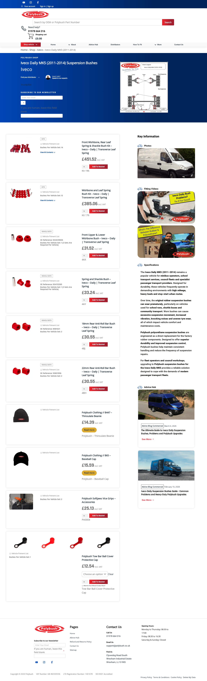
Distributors (115, 44)
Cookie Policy (176, 677)
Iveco (40, 49)
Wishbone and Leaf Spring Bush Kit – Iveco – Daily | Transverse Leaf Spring (96, 194)
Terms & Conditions (161, 677)
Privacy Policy (146, 677)
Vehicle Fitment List (50, 144)
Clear (111, 574)
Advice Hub (93, 44)
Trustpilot (26, 84)
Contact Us (178, 44)
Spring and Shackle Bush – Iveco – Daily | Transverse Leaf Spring (99, 282)
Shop (32, 49)
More (159, 44)
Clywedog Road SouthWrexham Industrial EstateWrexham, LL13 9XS (119, 659)
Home (53, 44)
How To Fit (137, 44)
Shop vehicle (29, 44)
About (73, 44)
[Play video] (166, 207)
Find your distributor (28, 77)
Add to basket (98, 166)
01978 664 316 (113, 636)
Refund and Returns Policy (81, 641)
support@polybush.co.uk (118, 645)
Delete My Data (189, 677)
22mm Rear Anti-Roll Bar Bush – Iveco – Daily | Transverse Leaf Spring (98, 371)
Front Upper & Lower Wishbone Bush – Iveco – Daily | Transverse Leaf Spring (98, 238)
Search (168, 22)
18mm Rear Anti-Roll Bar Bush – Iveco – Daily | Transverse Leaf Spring (98, 327)
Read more (89, 430)
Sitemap (73, 650)
